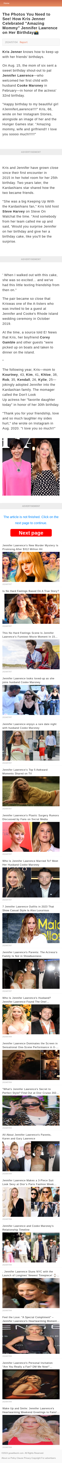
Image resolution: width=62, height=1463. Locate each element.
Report (24, 42)
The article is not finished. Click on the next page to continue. (31, 520)
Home (6, 3)
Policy (13, 1458)
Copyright (36, 1458)
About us (6, 1458)
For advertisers (48, 1458)
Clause (20, 1458)
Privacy (27, 1458)
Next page (31, 533)
